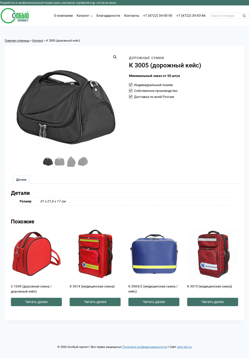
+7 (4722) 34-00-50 (157, 15)
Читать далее (36, 302)
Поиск (245, 16)
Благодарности (108, 15)
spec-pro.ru (184, 347)
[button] (114, 57)
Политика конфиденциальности (144, 347)
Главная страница (17, 40)
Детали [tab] (21, 179)
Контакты (131, 15)
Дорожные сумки (146, 58)
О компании (63, 15)
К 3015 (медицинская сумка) (209, 286)
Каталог (37, 40)
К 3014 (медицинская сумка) (92, 286)
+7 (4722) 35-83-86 (191, 15)
